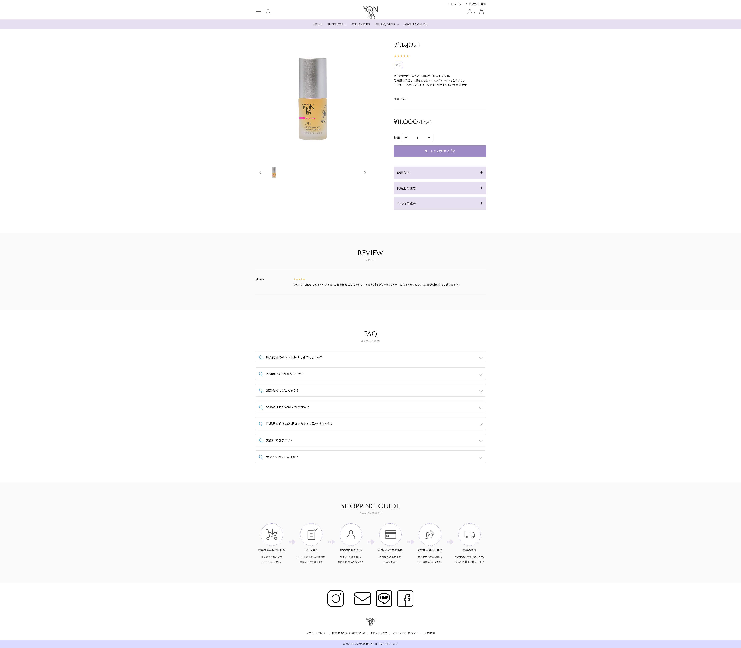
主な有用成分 (406, 204)
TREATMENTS (361, 24)
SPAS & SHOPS (385, 24)
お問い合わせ (378, 633)
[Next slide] (365, 173)
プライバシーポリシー (405, 633)
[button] (274, 173)
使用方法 (403, 173)
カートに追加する (437, 151)
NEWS (318, 24)
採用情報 (430, 633)
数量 (397, 138)
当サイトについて (315, 633)
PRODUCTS (335, 24)
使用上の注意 (406, 188)
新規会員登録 (477, 4)
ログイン (456, 4)
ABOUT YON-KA (415, 24)
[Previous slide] (260, 173)
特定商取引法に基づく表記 (348, 633)
